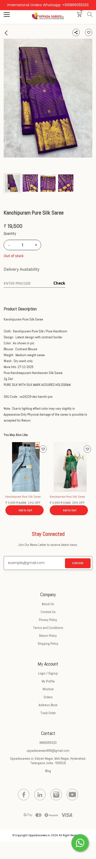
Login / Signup (48, 673)
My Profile (48, 681)
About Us (48, 604)
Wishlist (48, 689)
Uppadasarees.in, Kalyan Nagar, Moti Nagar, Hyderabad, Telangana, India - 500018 (48, 760)
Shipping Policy (48, 643)
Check (59, 283)
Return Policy (48, 635)
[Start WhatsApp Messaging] (80, 842)
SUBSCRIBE (77, 563)
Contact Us (48, 612)
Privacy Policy (48, 619)
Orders (48, 697)
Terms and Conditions (48, 627)
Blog (48, 771)
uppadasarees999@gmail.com (48, 750)
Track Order (48, 713)
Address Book (48, 705)
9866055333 (48, 742)
